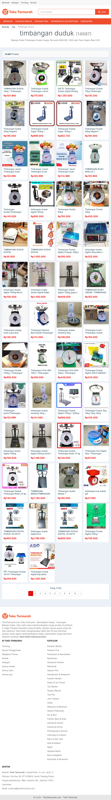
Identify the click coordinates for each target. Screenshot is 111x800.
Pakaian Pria (41, 21)
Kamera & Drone (55, 727)
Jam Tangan (53, 698)
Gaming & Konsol (55, 723)
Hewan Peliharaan (55, 710)
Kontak (33, 2)
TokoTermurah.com (52, 797)
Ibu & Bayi (52, 715)
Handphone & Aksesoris (58, 674)
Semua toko (7, 670)
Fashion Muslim (54, 678)
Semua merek (8, 666)
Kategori (15, 2)
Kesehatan (86, 21)
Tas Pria (51, 694)
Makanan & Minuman (57, 706)
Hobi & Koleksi (54, 743)
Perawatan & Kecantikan (64, 21)
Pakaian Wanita (23, 21)
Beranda (5, 2)
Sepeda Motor (54, 751)
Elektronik (52, 666)
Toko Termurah (70, 797)
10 (75, 593)
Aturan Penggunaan (11, 650)
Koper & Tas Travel (56, 682)
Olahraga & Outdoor (56, 735)
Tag (13, 27)
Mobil (49, 747)
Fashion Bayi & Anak (56, 719)
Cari (103, 11)
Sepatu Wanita (54, 690)
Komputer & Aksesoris (57, 759)
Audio (50, 702)
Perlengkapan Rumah (57, 731)
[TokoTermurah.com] (17, 11)
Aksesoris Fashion (55, 662)
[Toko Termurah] (16, 616)
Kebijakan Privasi (10, 654)
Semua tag (7, 674)
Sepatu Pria (52, 670)
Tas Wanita (52, 686)
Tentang (24, 2)
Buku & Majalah (54, 755)
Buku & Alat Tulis (55, 739)
